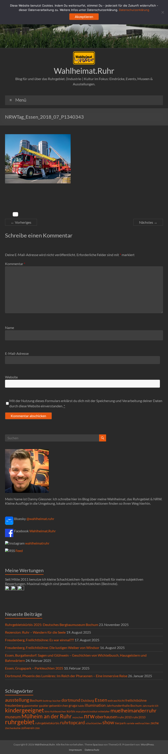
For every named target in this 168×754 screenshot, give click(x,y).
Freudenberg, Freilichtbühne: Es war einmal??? (39, 640)
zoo (37, 728)
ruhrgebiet (20, 722)
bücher (56, 700)
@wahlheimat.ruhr (40, 519)
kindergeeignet (24, 710)
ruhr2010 (138, 717)
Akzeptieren (84, 16)
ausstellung (17, 700)
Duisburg (87, 700)
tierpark (120, 723)
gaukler (44, 705)
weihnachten (142, 723)
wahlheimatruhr (37, 543)
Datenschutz (92, 749)
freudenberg (14, 705)
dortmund (70, 700)
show (108, 722)
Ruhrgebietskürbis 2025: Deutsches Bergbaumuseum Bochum (51, 624)
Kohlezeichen (58, 711)
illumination (95, 705)
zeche (154, 723)
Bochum (36, 700)
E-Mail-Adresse (17, 353)
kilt (156, 705)
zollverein (28, 728)
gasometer (31, 705)
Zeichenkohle (13, 728)
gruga (73, 705)
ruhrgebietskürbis (47, 723)
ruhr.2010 (125, 717)
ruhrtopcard (72, 722)
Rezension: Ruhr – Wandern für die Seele (35, 632)
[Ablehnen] (162, 12)
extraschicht (116, 700)
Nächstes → (148, 222)
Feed (19, 550)
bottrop (47, 700)
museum (13, 716)
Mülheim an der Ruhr (46, 716)
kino (47, 711)
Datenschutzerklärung (134, 10)
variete (130, 723)
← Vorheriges (21, 222)
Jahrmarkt (148, 705)
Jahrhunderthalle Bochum (124, 705)
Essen (101, 700)
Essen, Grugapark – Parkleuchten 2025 (34, 668)
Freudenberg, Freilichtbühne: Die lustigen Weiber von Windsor (52, 647)
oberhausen (106, 716)
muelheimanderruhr (133, 710)
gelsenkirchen (58, 705)
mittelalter (104, 711)
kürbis (71, 711)
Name (9, 327)
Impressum (75, 749)
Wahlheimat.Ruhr (84, 71)
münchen (77, 717)
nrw (89, 716)
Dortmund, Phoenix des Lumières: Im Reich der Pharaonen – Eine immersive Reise (66, 676)
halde (81, 705)
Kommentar (15, 264)
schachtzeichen (94, 723)
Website (11, 377)
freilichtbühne (136, 700)
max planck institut (86, 711)
